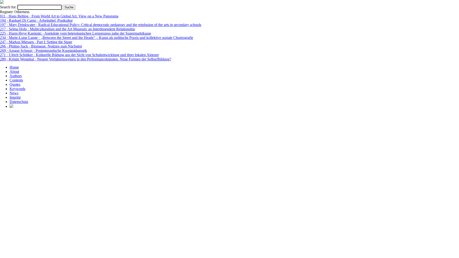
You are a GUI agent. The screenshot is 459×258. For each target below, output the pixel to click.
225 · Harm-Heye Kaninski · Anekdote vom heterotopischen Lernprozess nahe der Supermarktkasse (75, 33)
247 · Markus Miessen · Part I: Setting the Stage (36, 42)
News (14, 93)
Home (14, 67)
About (14, 72)
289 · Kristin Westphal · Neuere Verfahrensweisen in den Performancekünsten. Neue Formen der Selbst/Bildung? (85, 59)
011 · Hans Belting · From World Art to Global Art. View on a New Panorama (59, 16)
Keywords (17, 89)
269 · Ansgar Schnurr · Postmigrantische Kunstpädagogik (43, 50)
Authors (16, 76)
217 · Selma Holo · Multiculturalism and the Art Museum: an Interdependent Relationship (67, 29)
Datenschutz (19, 102)
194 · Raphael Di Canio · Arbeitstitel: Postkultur (36, 20)
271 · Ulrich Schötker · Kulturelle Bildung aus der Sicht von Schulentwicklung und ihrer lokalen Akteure (79, 55)
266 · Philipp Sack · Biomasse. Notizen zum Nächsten (41, 46)
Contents (16, 80)
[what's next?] (2, 2)
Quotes (15, 84)
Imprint (15, 97)
